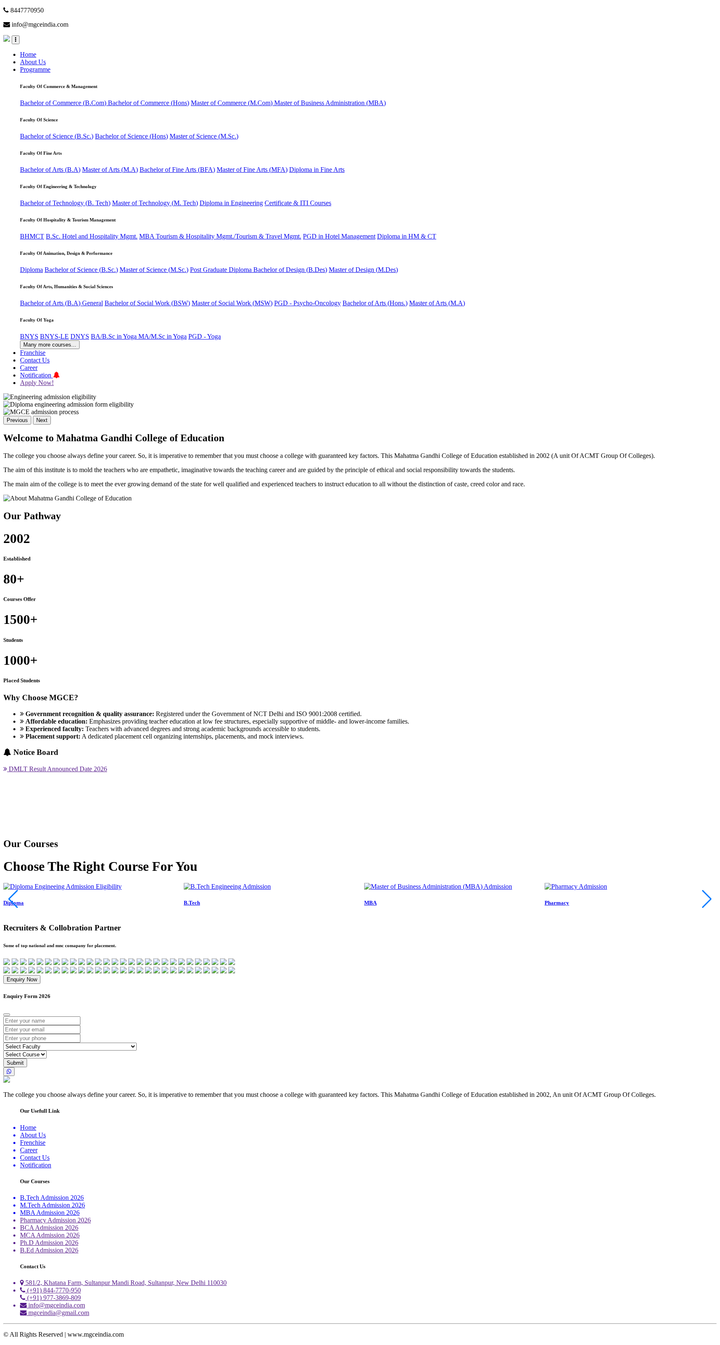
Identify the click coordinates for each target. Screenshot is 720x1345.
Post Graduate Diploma (221, 269)
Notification (36, 375)
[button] (706, 899)
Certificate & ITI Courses (298, 202)
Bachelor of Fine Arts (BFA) (177, 169)
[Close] (6, 1014)
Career (29, 367)
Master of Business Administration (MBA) (330, 102)
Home (28, 54)
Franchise (32, 352)
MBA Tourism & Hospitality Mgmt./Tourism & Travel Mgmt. (220, 236)
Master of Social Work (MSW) (232, 303)
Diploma (31, 269)
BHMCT (32, 236)
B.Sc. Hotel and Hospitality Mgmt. (92, 236)
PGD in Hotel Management (339, 236)
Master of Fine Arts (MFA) (252, 169)
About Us (33, 61)
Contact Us (35, 360)
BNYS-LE (54, 336)
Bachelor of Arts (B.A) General (61, 303)
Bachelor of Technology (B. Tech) (65, 202)
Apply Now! (37, 382)
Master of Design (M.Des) (363, 269)
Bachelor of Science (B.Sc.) (56, 136)
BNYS (29, 336)
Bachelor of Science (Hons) (131, 136)
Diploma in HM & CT (406, 236)
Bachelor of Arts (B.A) (50, 169)
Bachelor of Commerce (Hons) (148, 102)
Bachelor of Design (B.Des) (290, 269)
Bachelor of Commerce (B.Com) (64, 102)
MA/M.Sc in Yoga (162, 336)
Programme (35, 69)
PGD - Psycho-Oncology (307, 303)
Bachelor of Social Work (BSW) (147, 303)
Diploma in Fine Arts (317, 169)
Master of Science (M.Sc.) (204, 136)
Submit (15, 1063)
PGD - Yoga (204, 336)
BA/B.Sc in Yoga (114, 336)
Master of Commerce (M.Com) (232, 102)
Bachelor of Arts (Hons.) (375, 303)
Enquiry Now (22, 979)
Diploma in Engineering (231, 202)
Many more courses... (49, 345)
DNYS (79, 336)
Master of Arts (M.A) (110, 169)
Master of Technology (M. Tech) (155, 202)
